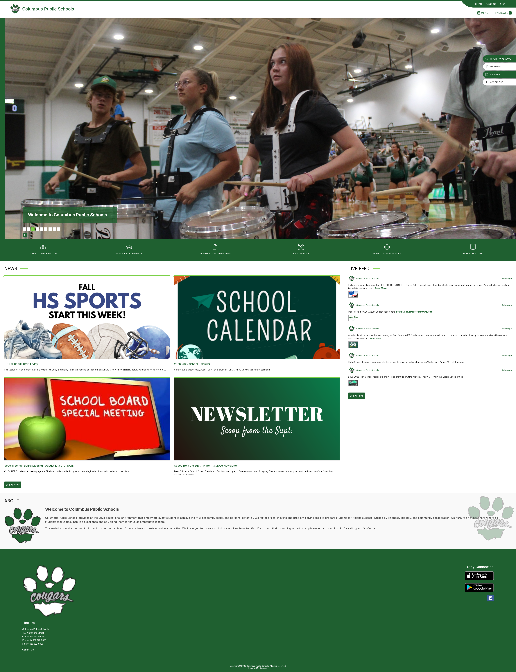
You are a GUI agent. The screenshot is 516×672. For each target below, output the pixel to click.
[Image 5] (41, 229)
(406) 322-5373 (38, 640)
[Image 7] (50, 229)
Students (491, 3)
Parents (478, 3)
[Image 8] (54, 229)
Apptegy (264, 668)
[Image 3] (33, 229)
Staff (502, 3)
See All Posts (356, 395)
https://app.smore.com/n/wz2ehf (414, 311)
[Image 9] (58, 229)
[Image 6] (45, 229)
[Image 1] (24, 229)
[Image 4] (37, 229)
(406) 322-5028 (35, 643)
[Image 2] (28, 229)
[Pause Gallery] (25, 235)
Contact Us (28, 649)
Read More (381, 288)
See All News (12, 484)
